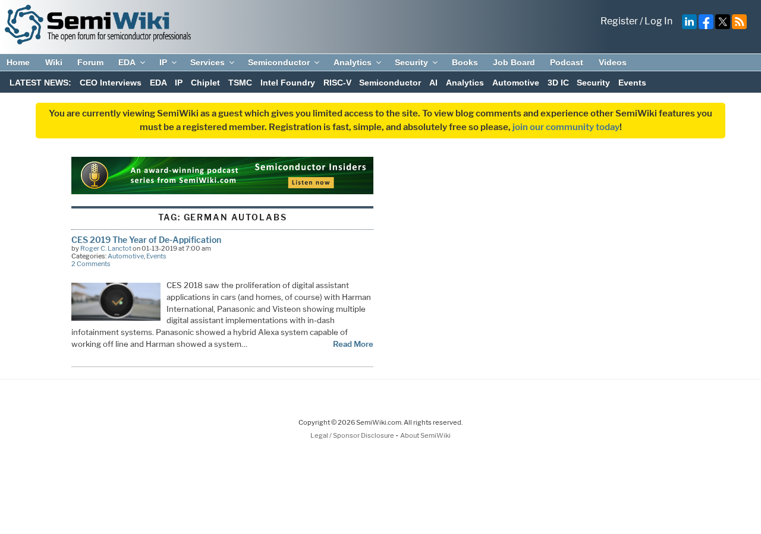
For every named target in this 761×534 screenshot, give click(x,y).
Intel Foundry (287, 82)
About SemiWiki (425, 435)
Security (411, 62)
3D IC (558, 82)
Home (18, 62)
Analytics (353, 62)
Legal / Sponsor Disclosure (352, 435)
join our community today (566, 127)
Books (465, 62)
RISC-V (337, 82)
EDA (127, 62)
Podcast (566, 62)
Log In (658, 21)
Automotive (515, 82)
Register (619, 21)
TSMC (240, 82)
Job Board (514, 62)
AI (433, 82)
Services (207, 62)
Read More (353, 344)
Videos (613, 62)
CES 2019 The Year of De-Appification (146, 240)
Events (632, 82)
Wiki (53, 62)
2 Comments (91, 264)
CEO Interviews (110, 82)
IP (163, 62)
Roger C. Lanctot (105, 248)
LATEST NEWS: (40, 82)
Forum (90, 62)
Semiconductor (279, 62)
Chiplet (205, 82)
